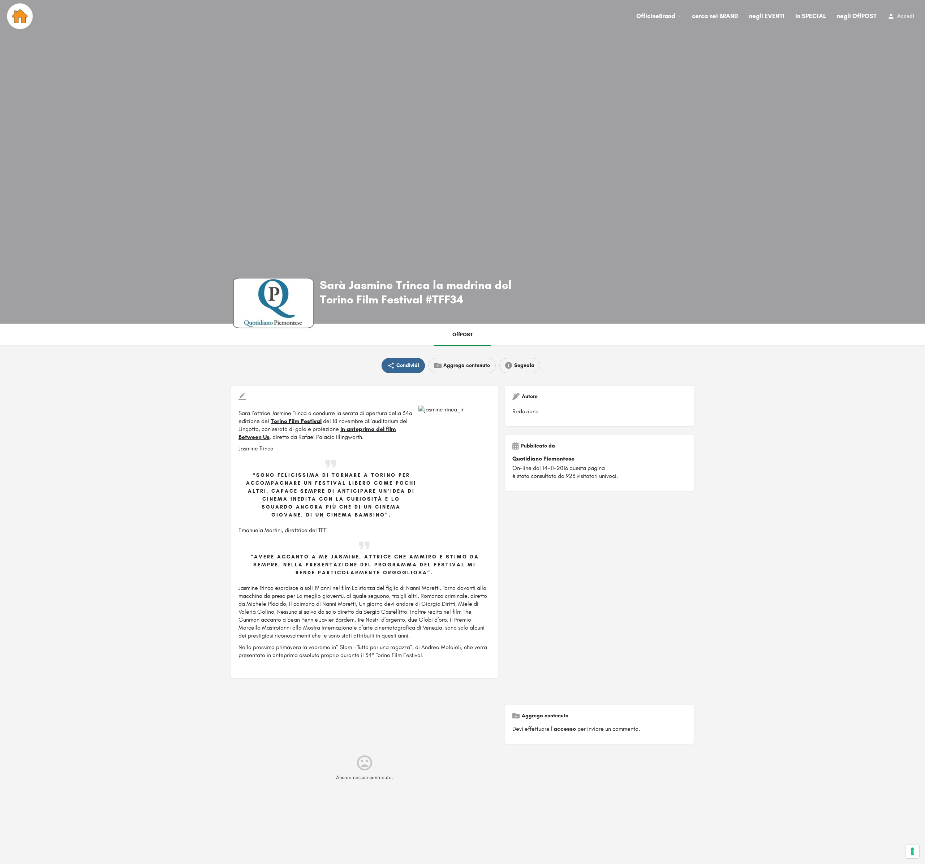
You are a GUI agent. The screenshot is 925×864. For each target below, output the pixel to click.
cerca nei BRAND (715, 16)
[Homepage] (20, 16)
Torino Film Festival (296, 421)
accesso (565, 728)
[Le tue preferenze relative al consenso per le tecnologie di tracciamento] (912, 851)
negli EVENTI (766, 16)
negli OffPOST (857, 16)
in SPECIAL (810, 16)
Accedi (905, 16)
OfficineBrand (655, 16)
